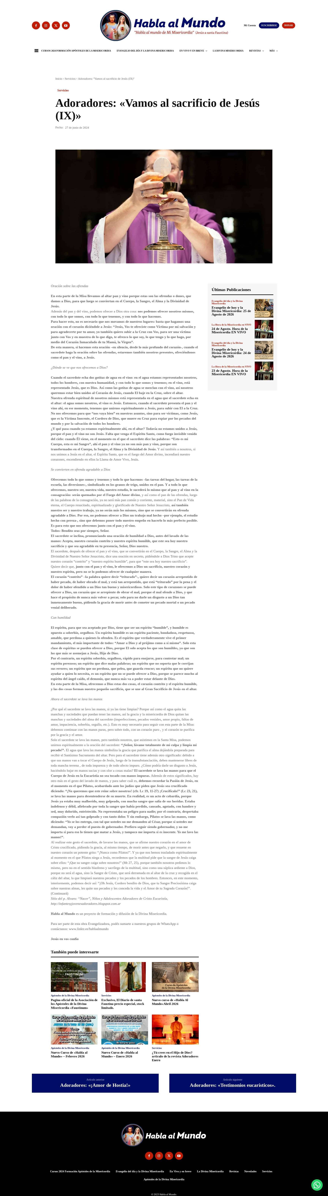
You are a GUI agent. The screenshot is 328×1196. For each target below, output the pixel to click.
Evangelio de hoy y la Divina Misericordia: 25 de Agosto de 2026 (231, 311)
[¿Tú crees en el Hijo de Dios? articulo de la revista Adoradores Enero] (175, 1030)
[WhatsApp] (85, 139)
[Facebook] (36, 25)
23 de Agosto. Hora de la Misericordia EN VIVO (230, 372)
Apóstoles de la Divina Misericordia (70, 995)
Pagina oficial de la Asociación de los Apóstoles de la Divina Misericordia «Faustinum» (74, 1004)
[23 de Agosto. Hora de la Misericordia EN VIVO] (264, 371)
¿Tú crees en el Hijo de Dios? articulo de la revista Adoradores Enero (175, 1056)
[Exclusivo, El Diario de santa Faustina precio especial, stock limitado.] (124, 977)
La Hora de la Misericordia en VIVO (231, 324)
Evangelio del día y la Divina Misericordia (227, 302)
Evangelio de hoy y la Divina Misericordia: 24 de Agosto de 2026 (231, 353)
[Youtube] (66, 25)
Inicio (58, 78)
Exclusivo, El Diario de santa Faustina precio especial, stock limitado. (122, 1004)
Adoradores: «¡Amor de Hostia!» (95, 1085)
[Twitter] (56, 25)
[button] (242, 25)
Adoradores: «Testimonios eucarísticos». (232, 1085)
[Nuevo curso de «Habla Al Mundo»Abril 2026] (175, 977)
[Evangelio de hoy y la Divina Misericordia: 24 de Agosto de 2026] (264, 350)
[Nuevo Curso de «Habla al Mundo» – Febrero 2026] (74, 1030)
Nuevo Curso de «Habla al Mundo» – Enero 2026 (119, 1054)
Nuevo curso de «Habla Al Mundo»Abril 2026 (170, 1002)
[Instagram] (46, 25)
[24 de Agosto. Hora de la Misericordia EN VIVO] (264, 329)
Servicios (70, 78)
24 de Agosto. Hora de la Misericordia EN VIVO (230, 330)
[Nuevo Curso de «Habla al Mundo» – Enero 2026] (124, 1030)
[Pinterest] (76, 139)
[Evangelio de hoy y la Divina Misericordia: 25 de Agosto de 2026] (264, 308)
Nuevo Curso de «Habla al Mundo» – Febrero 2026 (69, 1054)
